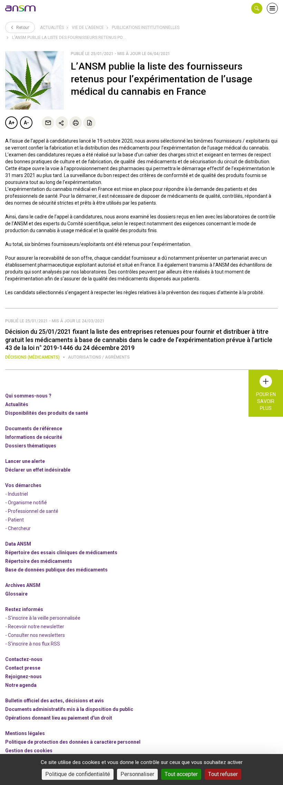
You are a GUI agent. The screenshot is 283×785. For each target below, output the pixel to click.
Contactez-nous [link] (23, 659)
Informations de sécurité (33, 437)
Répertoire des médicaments (38, 561)
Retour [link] (22, 27)
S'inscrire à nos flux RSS (34, 644)
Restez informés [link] (24, 609)
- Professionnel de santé (31, 511)
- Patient (14, 520)
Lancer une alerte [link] (25, 461)
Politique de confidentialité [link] (77, 774)
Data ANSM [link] (18, 544)
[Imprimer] (75, 122)
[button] (256, 8)
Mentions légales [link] (25, 733)
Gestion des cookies (28, 750)
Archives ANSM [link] (22, 585)
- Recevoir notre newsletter (34, 626)
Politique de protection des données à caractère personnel (72, 742)
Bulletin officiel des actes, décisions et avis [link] (54, 700)
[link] (20, 8)
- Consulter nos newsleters (35, 635)
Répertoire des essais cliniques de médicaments (61, 552)
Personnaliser (137, 774)
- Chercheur (18, 528)
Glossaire (16, 594)
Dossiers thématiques (30, 445)
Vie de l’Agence (88, 27)
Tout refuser (223, 774)
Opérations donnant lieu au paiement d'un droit (58, 718)
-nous (23, 676)
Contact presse (22, 668)
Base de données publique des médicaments (56, 569)
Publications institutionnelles (145, 27)
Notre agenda (21, 685)
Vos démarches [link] (23, 485)
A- (26, 122)
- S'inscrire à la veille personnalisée (42, 618)
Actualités (52, 27)
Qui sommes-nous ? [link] (28, 396)
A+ (11, 122)
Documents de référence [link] (33, 428)
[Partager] (62, 122)
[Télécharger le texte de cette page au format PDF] (89, 122)
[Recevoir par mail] (48, 122)
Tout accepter (181, 774)
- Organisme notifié (26, 502)
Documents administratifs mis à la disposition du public (69, 709)
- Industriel (16, 494)
